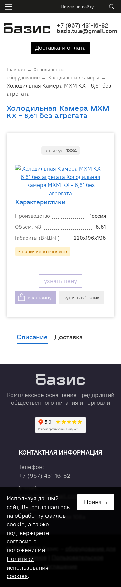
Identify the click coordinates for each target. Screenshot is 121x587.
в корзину (40, 297)
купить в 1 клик (81, 297)
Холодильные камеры (73, 77)
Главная (16, 69)
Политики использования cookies (27, 567)
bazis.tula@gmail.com (87, 31)
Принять (95, 502)
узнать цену (60, 281)
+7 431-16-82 (82, 25)
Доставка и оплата (60, 47)
